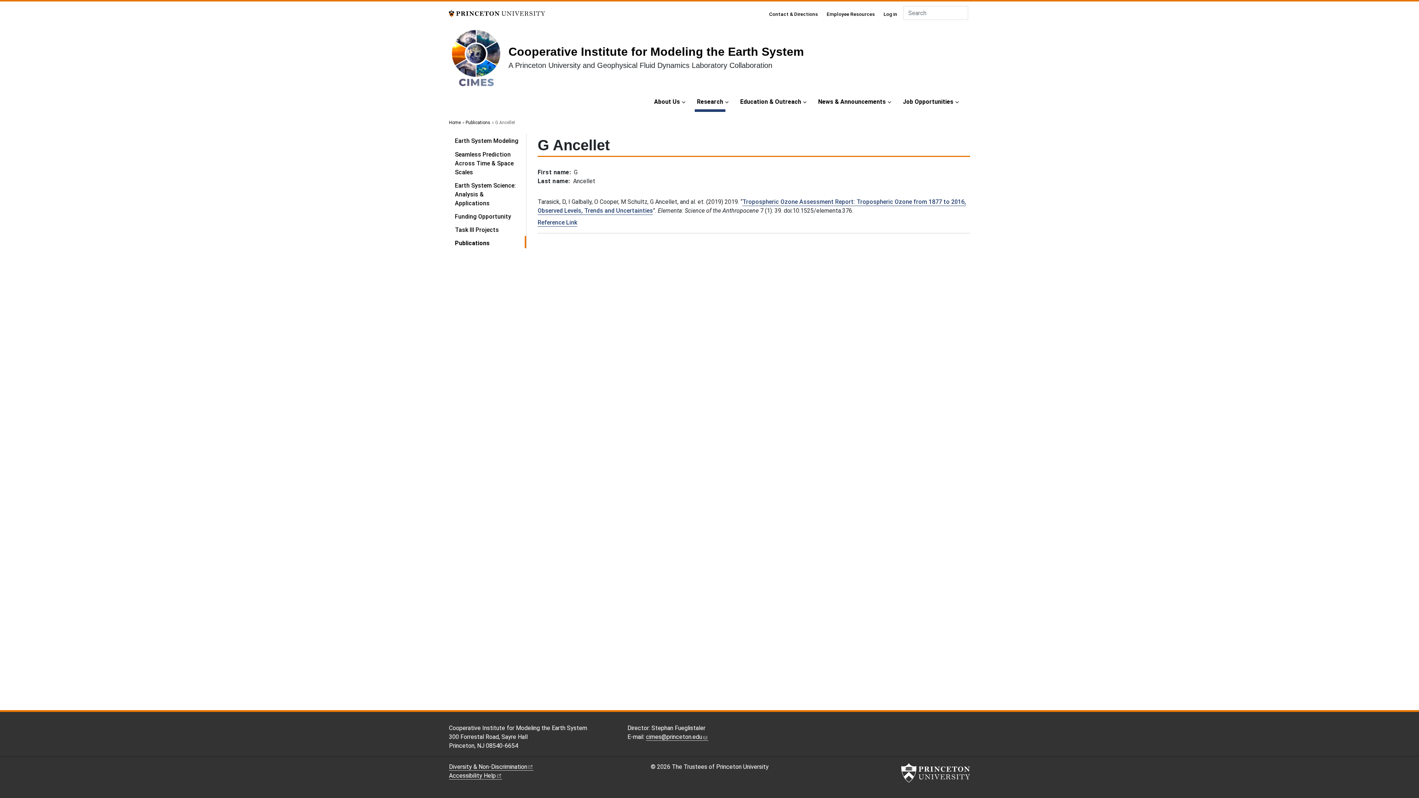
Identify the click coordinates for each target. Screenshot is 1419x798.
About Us (667, 101)
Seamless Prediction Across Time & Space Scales (484, 163)
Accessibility (472, 775)
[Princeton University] (497, 13)
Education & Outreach (770, 101)
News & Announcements (852, 101)
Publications (478, 122)
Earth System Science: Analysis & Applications (485, 194)
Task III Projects (477, 229)
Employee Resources (851, 14)
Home (455, 122)
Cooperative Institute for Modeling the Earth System (656, 51)
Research (711, 101)
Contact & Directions (793, 14)
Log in (890, 14)
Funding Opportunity (483, 216)
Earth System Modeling (486, 140)
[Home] (478, 60)
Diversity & (488, 766)
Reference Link (557, 222)
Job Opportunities (928, 101)
